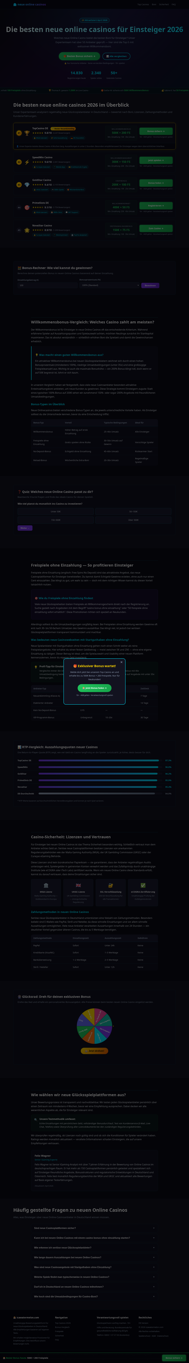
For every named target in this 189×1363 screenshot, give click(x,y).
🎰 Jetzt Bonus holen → (94, 688)
